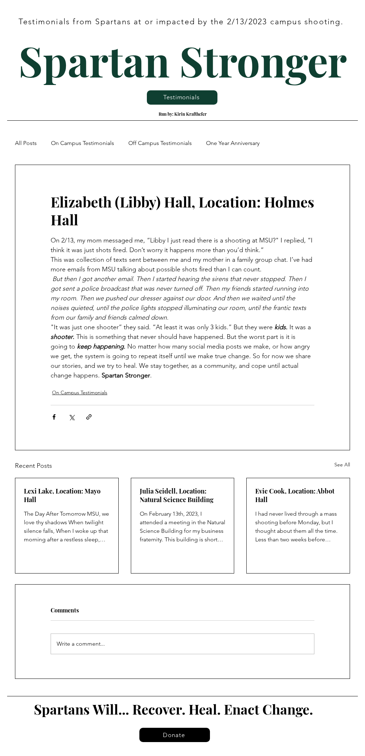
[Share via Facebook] (54, 417)
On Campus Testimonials (82, 143)
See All (342, 464)
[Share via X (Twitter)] (71, 417)
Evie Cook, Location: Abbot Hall (294, 495)
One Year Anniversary (232, 143)
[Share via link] (89, 417)
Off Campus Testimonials (160, 143)
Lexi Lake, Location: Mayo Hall (62, 495)
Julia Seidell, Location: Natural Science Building (177, 495)
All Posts (26, 143)
